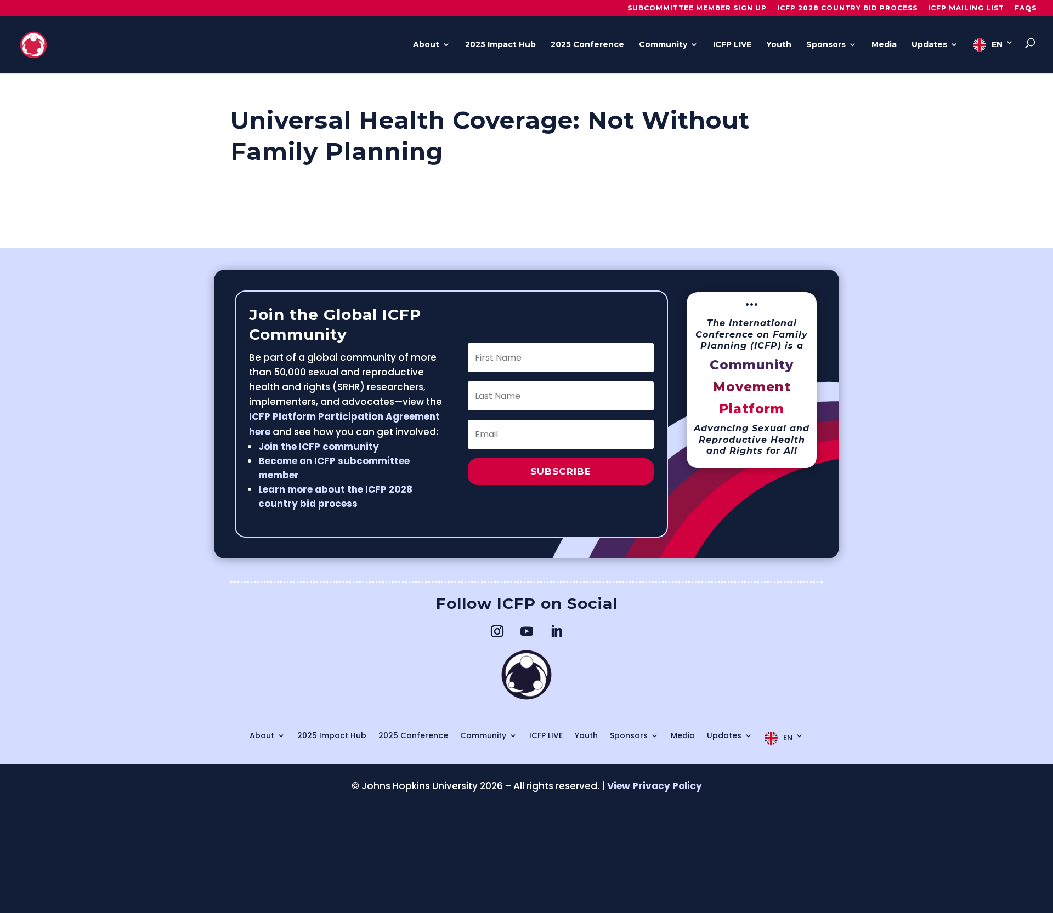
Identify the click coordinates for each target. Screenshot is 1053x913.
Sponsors (826, 45)
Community (663, 45)
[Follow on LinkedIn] (556, 631)
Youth (778, 45)
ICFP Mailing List (966, 8)
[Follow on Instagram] (496, 631)
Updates (929, 45)
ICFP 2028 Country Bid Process (847, 8)
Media (884, 45)
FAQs (1026, 8)
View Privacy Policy (654, 785)
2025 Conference (587, 45)
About (426, 45)
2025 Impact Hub (500, 45)
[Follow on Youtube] (526, 631)
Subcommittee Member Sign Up (697, 8)
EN (997, 44)
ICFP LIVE (732, 45)
